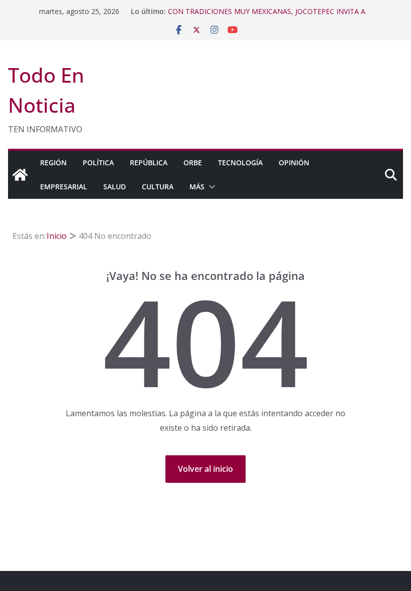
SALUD (114, 186)
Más (196, 186)
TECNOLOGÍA (240, 162)
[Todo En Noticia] (20, 175)
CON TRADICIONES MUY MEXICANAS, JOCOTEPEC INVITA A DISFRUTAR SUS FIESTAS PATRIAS (266, 16)
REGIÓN (53, 162)
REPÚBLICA (148, 162)
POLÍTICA (98, 162)
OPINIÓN (294, 162)
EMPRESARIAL (63, 186)
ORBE (192, 162)
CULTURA (157, 186)
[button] (210, 187)
